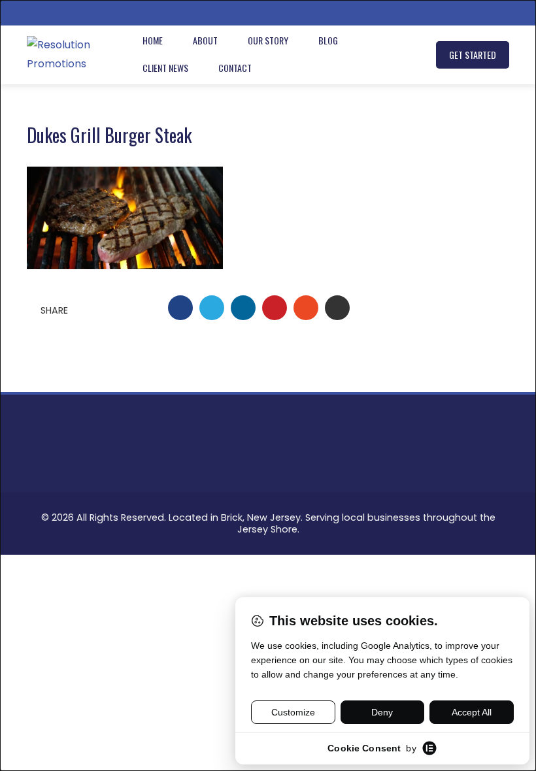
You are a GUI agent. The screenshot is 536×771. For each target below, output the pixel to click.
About (205, 40)
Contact (235, 67)
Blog (328, 40)
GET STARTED (472, 54)
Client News (165, 67)
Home (152, 40)
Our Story (268, 40)
